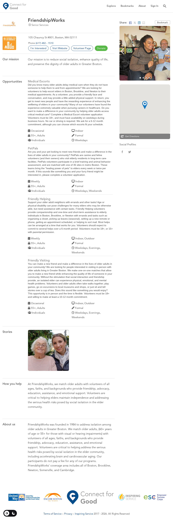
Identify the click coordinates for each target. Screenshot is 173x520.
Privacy (68, 513)
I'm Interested (38, 48)
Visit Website (59, 48)
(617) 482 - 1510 (44, 43)
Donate (101, 48)
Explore (111, 5)
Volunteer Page (82, 48)
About (142, 5)
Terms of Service (52, 513)
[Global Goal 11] (9, 43)
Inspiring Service (84, 513)
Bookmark (162, 22)
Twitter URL (130, 152)
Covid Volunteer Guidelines (49, 351)
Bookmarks (127, 5)
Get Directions (132, 136)
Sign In (154, 5)
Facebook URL (122, 152)
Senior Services (40, 24)
